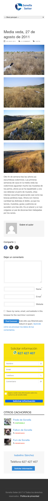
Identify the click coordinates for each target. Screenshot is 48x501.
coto (38, 41)
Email (38, 296)
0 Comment (25, 41)
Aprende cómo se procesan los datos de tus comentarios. (22, 326)
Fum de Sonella (21, 439)
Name (38, 289)
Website (39, 304)
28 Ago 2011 (11, 41)
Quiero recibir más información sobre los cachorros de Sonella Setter (22, 394)
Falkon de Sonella (22, 429)
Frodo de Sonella (22, 419)
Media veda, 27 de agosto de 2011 (19, 34)
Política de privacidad (29, 496)
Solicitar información (24, 401)
